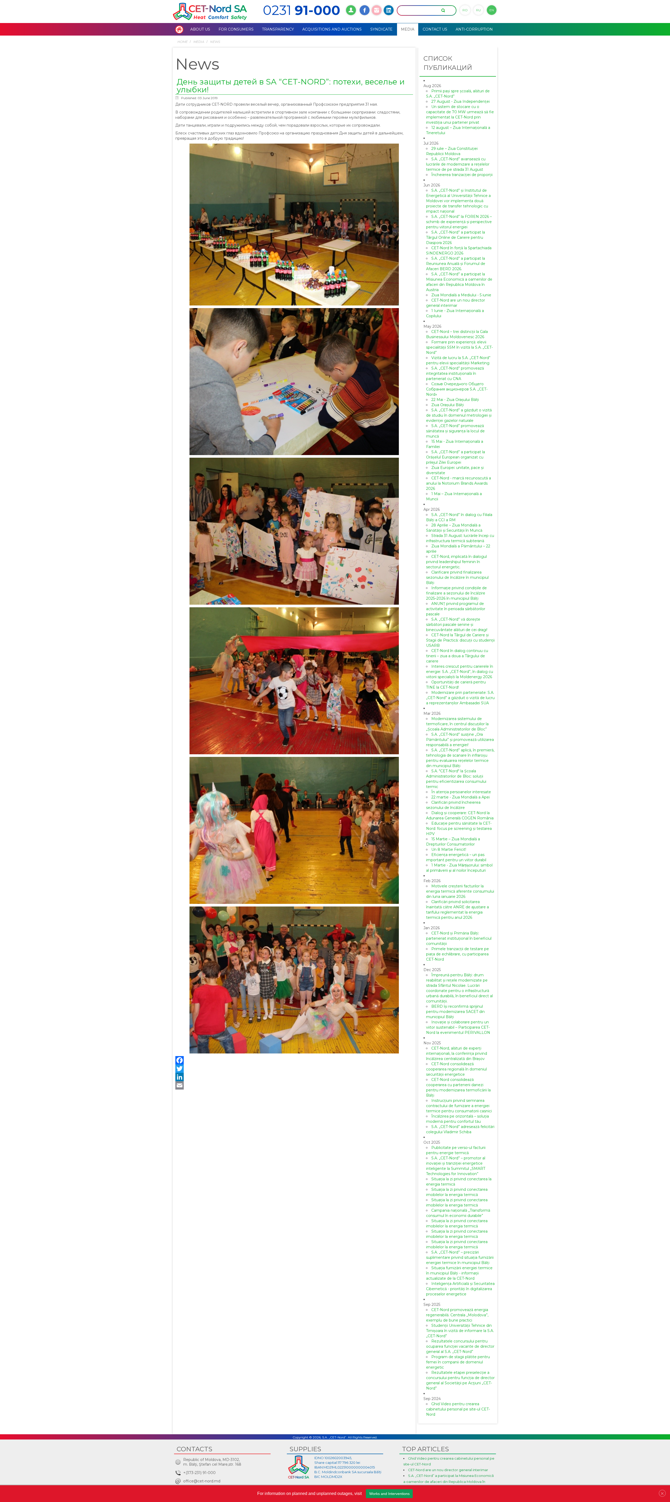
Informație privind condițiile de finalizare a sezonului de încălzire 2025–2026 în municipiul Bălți (456, 593)
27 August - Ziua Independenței (460, 101)
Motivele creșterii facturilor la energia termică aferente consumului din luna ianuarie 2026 (460, 891)
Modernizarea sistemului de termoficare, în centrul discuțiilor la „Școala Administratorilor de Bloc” (457, 724)
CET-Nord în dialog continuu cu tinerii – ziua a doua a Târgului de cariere (457, 656)
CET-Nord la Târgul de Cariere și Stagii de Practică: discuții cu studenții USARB (460, 640)
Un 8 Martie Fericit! (448, 849)
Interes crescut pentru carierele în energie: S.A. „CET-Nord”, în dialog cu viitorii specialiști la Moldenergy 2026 (459, 671)
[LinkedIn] (294, 1077)
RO (465, 10)
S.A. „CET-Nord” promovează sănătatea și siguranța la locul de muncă (455, 431)
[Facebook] (294, 1060)
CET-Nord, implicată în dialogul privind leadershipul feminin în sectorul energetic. (456, 561)
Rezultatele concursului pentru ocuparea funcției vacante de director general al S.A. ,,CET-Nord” (460, 1346)
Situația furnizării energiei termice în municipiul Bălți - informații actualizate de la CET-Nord (459, 1273)
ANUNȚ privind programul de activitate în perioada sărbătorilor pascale (455, 608)
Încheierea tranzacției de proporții (462, 174)
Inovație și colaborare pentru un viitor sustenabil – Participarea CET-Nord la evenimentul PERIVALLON (458, 1027)
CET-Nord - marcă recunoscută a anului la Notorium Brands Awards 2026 (458, 483)
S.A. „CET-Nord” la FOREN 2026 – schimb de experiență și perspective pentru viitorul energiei (459, 221)
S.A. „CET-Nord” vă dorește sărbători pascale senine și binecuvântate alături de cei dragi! (456, 624)
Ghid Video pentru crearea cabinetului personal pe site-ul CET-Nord (458, 1409)
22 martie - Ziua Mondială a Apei (460, 797)
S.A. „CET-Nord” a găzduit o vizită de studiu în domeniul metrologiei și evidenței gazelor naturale (459, 415)
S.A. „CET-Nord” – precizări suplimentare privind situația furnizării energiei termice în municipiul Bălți (460, 1257)
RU (478, 10)
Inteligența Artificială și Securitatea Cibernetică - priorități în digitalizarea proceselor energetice (460, 1288)
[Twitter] (294, 1068)
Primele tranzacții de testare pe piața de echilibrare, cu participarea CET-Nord (457, 954)
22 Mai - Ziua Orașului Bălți (455, 399)
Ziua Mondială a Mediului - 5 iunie (461, 295)
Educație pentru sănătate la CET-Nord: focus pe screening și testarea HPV (459, 828)
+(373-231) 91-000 (199, 1472)
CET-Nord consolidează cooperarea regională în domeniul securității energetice (456, 1069)
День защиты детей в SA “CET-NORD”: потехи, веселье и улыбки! (291, 85)
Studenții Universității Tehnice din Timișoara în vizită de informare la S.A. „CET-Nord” (460, 1330)
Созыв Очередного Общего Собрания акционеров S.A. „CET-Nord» (457, 389)
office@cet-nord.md (201, 1481)
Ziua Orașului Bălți (447, 405)
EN (491, 10)
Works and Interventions (389, 1494)
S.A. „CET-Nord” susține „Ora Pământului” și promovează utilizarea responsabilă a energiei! (460, 739)
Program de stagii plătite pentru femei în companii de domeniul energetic (458, 1362)
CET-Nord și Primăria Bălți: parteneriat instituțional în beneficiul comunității (459, 938)
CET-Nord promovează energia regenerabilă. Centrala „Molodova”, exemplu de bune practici (457, 1315)
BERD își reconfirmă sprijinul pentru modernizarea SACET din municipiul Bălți (455, 1011)
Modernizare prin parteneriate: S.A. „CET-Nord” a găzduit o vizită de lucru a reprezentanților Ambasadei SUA (460, 697)
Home (182, 42)
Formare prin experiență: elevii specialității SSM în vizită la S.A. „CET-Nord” (459, 347)
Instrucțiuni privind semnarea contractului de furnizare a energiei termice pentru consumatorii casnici (459, 1105)
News (215, 42)
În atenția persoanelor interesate (461, 792)
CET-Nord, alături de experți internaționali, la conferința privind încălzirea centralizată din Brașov (456, 1053)
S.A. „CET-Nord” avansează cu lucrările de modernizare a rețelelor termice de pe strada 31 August (457, 164)
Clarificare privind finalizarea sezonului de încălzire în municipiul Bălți (457, 577)
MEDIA (198, 42)
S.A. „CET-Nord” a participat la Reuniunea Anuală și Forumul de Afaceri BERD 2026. (455, 263)
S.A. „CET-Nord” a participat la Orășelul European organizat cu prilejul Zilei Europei (455, 457)
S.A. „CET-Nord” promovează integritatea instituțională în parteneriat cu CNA (455, 373)
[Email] (294, 1085)
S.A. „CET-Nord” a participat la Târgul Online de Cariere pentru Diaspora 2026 (455, 237)
